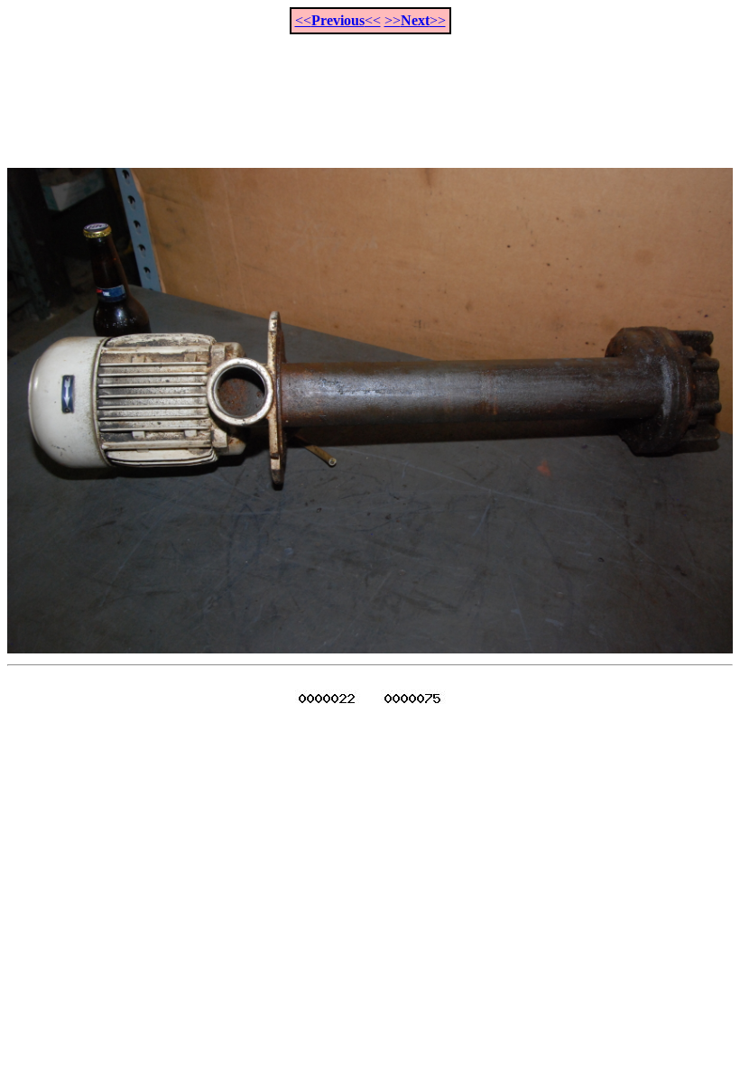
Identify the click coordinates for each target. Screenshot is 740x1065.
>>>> (415, 20)
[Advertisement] (370, 91)
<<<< (338, 20)
